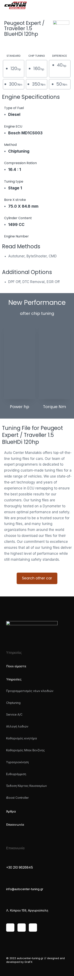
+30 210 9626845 (19, 867)
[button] (67, 6)
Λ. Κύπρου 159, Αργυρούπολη (27, 910)
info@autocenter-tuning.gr (24, 889)
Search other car (37, 578)
